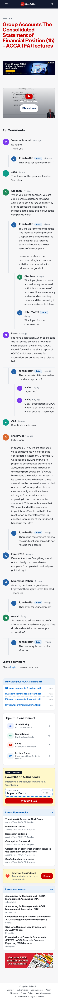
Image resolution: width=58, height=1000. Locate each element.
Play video (29, 108)
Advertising (22, 990)
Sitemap (14, 993)
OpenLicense (37, 990)
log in (13, 667)
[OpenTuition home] (29, 4)
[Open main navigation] (6, 4)
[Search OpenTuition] (51, 4)
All (51, 812)
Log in (32, 996)
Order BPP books (29, 801)
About (48, 990)
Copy (46, 792)
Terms (41, 996)
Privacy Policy (27, 993)
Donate (47, 876)
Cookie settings (43, 993)
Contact (11, 990)
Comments (22, 996)
